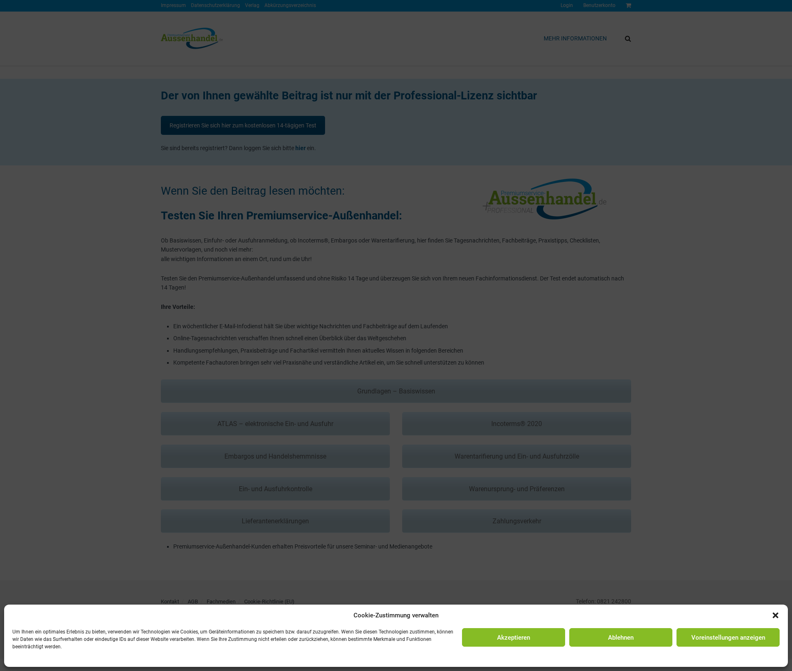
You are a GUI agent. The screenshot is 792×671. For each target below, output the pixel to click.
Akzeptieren (513, 637)
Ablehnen (621, 637)
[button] (775, 615)
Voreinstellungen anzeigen (728, 637)
